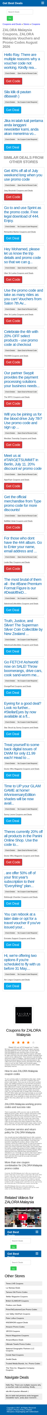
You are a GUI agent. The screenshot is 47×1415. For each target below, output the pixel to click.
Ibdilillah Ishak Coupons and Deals (18, 521)
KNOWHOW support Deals (17, 1322)
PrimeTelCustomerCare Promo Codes (21, 1309)
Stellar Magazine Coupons (17, 1297)
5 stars (33, 1042)
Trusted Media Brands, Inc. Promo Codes (23, 1363)
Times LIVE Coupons (14, 1283)
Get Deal (12, 110)
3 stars (23, 1042)
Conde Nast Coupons (15, 1355)
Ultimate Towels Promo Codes (18, 1344)
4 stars (28, 1042)
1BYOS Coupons (13, 1331)
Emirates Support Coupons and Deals (19, 938)
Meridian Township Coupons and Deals (20, 438)
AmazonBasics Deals (14, 1340)
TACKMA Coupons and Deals (16, 356)
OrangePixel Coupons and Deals (17, 686)
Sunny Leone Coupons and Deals (18, 814)
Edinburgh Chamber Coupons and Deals (21, 897)
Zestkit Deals (11, 1359)
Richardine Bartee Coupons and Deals (20, 232)
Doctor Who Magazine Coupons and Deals (21, 769)
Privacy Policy (19, 1410)
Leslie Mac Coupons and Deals (17, 562)
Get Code (13, 81)
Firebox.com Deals (13, 1305)
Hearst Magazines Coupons (17, 1335)
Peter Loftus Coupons (15, 1318)
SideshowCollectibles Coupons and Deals (21, 604)
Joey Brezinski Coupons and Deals (18, 190)
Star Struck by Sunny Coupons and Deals (21, 727)
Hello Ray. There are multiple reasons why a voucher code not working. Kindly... (23, 1386)
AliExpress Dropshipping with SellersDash (22, 1412)
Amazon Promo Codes (15, 1327)
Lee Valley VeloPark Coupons (18, 1314)
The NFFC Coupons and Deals (17, 397)
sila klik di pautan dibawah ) (17, 1391)
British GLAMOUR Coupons (17, 1301)
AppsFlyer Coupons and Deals (16, 480)
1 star (13, 1042)
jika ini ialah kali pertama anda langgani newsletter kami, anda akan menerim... (22, 1397)
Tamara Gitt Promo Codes (16, 1292)
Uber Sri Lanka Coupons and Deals (18, 273)
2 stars (18, 1042)
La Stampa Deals (13, 1288)
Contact (10, 1410)
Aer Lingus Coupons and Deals (17, 980)
